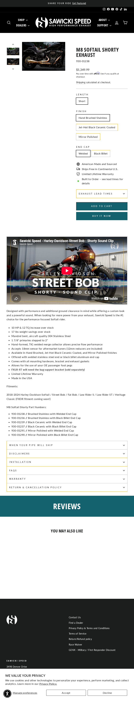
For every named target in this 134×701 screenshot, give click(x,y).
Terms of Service (77, 633)
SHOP (21, 20)
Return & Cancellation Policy (35, 487)
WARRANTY (17, 479)
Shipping (80, 82)
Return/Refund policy (80, 639)
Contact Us (75, 617)
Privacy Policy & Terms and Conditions (89, 628)
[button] (7, 694)
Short (82, 101)
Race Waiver (75, 644)
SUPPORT (103, 25)
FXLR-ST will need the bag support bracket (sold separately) (48, 369)
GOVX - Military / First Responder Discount (92, 650)
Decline (107, 692)
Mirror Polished (88, 136)
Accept (66, 692)
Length (82, 94)
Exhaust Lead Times (96, 193)
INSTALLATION (20, 462)
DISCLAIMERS (19, 453)
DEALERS (21, 25)
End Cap (83, 147)
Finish (81, 111)
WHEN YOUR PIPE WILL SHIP (31, 445)
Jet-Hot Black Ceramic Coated (97, 127)
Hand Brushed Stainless (93, 117)
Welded (83, 153)
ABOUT (103, 20)
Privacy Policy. (48, 683)
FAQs (13, 470)
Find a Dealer (76, 623)
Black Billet (101, 153)
